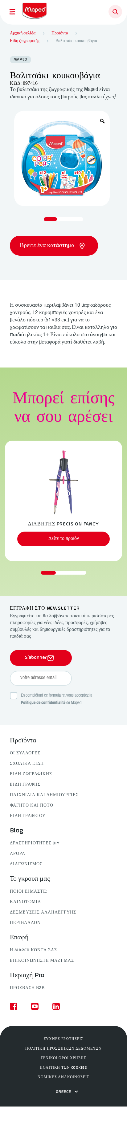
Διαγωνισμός (26, 864)
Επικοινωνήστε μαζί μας (42, 960)
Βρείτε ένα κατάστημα (48, 245)
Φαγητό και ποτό (31, 805)
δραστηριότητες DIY (35, 843)
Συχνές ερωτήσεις (64, 1039)
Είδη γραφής (25, 784)
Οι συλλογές (25, 753)
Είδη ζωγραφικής (31, 774)
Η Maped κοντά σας (33, 950)
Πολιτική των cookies (63, 1068)
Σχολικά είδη (27, 763)
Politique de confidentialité (43, 703)
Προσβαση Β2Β (27, 988)
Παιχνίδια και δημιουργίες (44, 795)
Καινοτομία (25, 902)
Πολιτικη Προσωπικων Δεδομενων (63, 1049)
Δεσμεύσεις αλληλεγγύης (43, 912)
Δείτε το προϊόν (63, 538)
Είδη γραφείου (28, 816)
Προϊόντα (23, 740)
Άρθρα (17, 853)
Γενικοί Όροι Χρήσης (63, 1058)
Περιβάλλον (25, 923)
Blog (16, 831)
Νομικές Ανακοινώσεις (63, 1077)
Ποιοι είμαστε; (28, 891)
